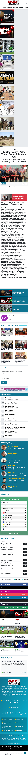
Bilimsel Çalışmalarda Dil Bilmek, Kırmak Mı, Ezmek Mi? (16, 481)
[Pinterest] (8, 713)
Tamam (9, 750)
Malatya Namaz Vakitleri (6, 723)
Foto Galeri (9, 735)
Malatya (9, 7)
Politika (15, 7)
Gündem (3, 7)
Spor (2, 635)
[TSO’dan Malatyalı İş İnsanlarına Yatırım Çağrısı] (21, 331)
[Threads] (18, 713)
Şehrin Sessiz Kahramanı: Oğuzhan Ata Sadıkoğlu (16, 468)
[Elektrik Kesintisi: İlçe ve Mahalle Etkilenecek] (7, 614)
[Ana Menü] (1, 2)
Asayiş (21, 7)
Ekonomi (4, 739)
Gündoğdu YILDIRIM (13, 446)
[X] (5, 713)
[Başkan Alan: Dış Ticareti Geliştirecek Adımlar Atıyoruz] (21, 355)
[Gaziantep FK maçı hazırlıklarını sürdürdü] (21, 630)
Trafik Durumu (19, 722)
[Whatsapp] (23, 713)
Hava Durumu (19, 719)
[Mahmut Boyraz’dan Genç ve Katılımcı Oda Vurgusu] (7, 344)
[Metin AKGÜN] (4, 473)
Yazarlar (21, 735)
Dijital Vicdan (11, 488)
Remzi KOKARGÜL (12, 459)
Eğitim (8, 739)
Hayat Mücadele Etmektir (14, 455)
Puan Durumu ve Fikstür (6, 727)
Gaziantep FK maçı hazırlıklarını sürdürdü (20, 637)
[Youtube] (15, 713)
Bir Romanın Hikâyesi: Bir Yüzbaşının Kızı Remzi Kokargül (17, 461)
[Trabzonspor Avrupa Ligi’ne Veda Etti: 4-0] (7, 644)
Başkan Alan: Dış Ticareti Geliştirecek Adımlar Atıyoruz (20, 361)
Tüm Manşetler (19, 726)
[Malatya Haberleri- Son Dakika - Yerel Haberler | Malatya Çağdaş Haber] (13, 2)
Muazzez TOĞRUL (12, 453)
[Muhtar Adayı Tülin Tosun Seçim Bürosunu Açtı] (14, 173)
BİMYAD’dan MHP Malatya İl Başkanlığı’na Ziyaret (21, 349)
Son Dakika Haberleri (8, 730)
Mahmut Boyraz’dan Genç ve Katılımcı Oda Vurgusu (7, 349)
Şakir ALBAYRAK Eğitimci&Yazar (16, 478)
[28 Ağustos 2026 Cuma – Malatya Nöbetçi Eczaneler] (21, 614)
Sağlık (17, 619)
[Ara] (26, 3)
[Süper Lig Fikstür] (26, 538)
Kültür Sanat (13, 739)
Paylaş (4, 183)
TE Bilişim (17, 743)
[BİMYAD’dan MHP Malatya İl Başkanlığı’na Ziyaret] (21, 344)
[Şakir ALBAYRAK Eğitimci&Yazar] (4, 480)
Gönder (4, 382)
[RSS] (25, 713)
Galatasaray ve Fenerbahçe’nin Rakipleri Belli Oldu (20, 652)
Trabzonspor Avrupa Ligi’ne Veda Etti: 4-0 (5, 651)
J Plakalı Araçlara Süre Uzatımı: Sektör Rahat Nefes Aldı (7, 337)
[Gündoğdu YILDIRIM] (4, 447)
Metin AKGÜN (11, 472)
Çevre (2, 619)
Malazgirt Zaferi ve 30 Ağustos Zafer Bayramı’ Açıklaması (6, 361)
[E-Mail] (10, 320)
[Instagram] (10, 713)
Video (15, 735)
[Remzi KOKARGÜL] (4, 460)
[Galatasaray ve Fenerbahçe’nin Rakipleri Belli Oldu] (21, 644)
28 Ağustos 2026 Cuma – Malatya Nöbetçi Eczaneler (20, 622)
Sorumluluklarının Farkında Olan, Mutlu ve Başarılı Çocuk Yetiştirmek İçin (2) (17, 474)
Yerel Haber (19, 739)
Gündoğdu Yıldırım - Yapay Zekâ (16, 448)
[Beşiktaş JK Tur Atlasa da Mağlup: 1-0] (7, 630)
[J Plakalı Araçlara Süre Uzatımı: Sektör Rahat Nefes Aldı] (7, 331)
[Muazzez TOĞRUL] (4, 454)
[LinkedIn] (13, 713)
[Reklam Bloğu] (14, 389)
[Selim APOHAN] (4, 318)
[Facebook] (3, 713)
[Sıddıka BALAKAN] (4, 487)
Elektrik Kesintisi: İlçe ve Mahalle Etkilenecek (6, 621)
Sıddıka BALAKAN (12, 486)
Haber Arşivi (19, 730)
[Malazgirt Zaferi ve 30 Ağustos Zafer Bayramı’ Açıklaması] (7, 355)
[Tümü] (26, 442)
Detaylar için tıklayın (14, 533)
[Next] (20, 713)
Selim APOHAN (12, 317)
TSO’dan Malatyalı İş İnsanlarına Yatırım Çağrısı (20, 336)
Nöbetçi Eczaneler (8, 719)
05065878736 (15, 705)
